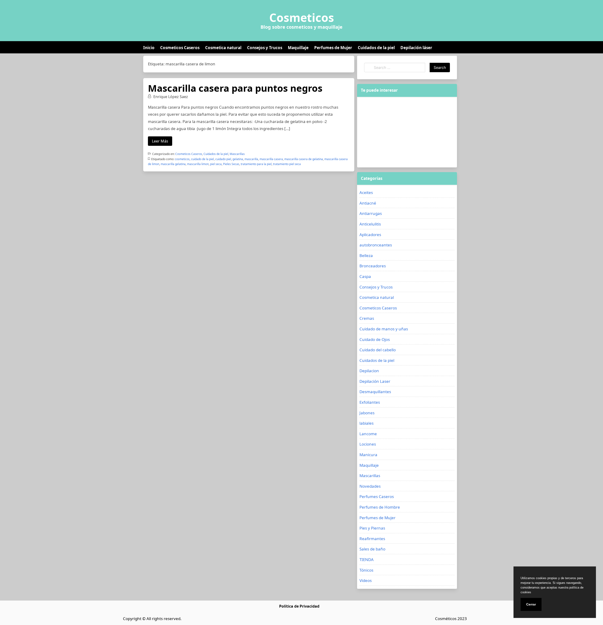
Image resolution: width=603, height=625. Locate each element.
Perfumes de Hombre (379, 507)
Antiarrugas (370, 213)
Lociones (367, 444)
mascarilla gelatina (173, 164)
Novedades (370, 486)
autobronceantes (375, 245)
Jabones (367, 412)
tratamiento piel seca (287, 164)
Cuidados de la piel (376, 47)
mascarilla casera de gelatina (303, 159)
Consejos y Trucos (264, 47)
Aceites (366, 192)
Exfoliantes (369, 402)
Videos (365, 580)
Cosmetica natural (223, 47)
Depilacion (369, 370)
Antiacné (367, 203)
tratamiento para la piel (256, 164)
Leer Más (160, 141)
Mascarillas (237, 154)
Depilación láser (416, 47)
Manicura (368, 454)
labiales (366, 423)
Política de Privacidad (299, 606)
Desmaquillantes (375, 391)
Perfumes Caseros (376, 496)
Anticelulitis (370, 224)
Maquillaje (298, 47)
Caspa (365, 276)
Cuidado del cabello (377, 349)
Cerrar (531, 604)
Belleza (366, 255)
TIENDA (366, 559)
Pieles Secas (231, 164)
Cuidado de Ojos (374, 339)
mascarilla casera (271, 159)
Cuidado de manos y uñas (383, 329)
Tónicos (366, 570)
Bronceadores (372, 266)
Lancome (368, 433)
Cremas (366, 318)
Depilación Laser (374, 381)
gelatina (237, 159)
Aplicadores (370, 234)
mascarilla (251, 159)
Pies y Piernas (372, 528)
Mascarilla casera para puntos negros (235, 88)
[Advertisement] (407, 132)
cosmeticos (182, 159)
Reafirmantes (372, 538)
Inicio (149, 47)
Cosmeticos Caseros (180, 47)
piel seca (216, 164)
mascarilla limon (198, 164)
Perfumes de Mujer (333, 47)
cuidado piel (223, 159)
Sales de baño (372, 549)
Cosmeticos (301, 17)
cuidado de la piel (202, 159)
